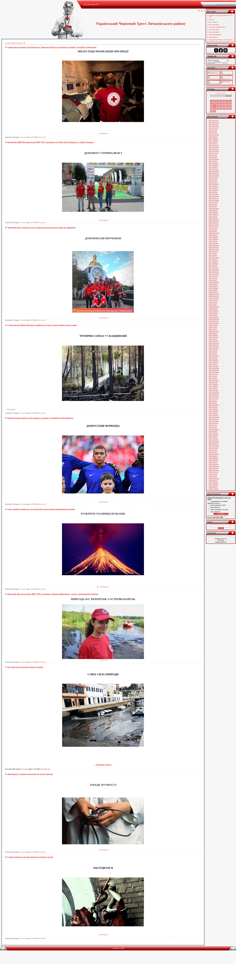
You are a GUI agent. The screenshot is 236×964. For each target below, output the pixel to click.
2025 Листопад (214, 470)
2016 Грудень (213, 251)
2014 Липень (213, 192)
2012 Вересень (214, 147)
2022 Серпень (213, 390)
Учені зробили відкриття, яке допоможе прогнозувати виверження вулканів (41, 509)
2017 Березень (214, 257)
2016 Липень (213, 241)
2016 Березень (214, 233)
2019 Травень (213, 311)
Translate (224, 63)
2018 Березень (214, 282)
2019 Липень (213, 315)
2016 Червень (213, 239)
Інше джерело (215, 512)
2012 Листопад (214, 151)
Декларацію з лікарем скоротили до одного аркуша (30, 774)
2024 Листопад (214, 446)
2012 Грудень (213, 153)
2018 (13, 43)
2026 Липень (213, 487)
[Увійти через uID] (216, 50)
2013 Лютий (213, 157)
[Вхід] (204, 11)
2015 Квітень (213, 210)
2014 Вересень (214, 196)
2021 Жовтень (214, 370)
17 (214, 106)
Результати (211, 515)
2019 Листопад (214, 323)
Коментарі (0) (42, 137)
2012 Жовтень (214, 149)
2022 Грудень (213, 399)
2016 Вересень (214, 245)
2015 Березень (214, 208)
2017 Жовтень (214, 272)
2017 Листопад (214, 274)
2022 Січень (213, 376)
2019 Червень (213, 313)
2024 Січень (213, 425)
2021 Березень (214, 356)
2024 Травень (213, 433)
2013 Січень (213, 155)
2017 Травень (213, 261)
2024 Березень (214, 429)
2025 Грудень (213, 472)
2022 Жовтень (214, 394)
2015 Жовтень (214, 223)
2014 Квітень (213, 186)
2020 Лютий (213, 329)
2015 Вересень (214, 220)
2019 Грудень (213, 325)
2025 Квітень (213, 456)
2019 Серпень (213, 317)
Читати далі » (103, 133)
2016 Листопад (214, 249)
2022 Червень (213, 386)
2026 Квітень (213, 480)
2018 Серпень (213, 292)
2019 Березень (214, 306)
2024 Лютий (213, 427)
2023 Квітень (213, 407)
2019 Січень (213, 302)
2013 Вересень (214, 171)
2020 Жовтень (214, 345)
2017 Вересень (214, 270)
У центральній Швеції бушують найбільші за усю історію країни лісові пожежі (42, 325)
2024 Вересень (214, 442)
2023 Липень (213, 413)
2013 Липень (213, 167)
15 (230, 103)
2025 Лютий (213, 452)
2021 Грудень (213, 374)
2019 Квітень (213, 309)
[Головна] (199, 11)
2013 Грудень (213, 177)
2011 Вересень (214, 122)
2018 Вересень (214, 294)
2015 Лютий (213, 206)
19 (221, 106)
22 (230, 106)
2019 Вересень (214, 319)
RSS (97, 4)
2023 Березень (214, 405)
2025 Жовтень (214, 468)
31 (214, 111)
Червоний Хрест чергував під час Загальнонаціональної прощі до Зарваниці (41, 228)
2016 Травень (213, 237)
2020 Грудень (213, 349)
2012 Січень (213, 130)
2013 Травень (213, 163)
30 (211, 111)
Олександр (23, 137)
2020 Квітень (213, 333)
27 (224, 108)
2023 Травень (213, 409)
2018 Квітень (213, 284)
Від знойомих (215, 507)
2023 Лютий (213, 403)
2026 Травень (213, 483)
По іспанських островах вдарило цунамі (25, 667)
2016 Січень (213, 229)
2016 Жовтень (214, 247)
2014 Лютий (213, 182)
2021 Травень (213, 360)
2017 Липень (213, 266)
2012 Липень (213, 143)
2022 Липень (213, 388)
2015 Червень (213, 214)
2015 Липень (213, 216)
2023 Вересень (214, 417)
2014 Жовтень (214, 198)
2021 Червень (213, 362)
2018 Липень (213, 290)
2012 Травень (213, 139)
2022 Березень (214, 380)
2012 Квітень (213, 137)
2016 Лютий (213, 231)
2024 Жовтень (214, 444)
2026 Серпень (213, 489)
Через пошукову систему (219, 509)
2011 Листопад (214, 126)
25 (218, 108)
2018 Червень (213, 288)
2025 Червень (213, 460)
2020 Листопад (214, 347)
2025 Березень (214, 454)
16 (211, 106)
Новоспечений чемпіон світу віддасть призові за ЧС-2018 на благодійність (40, 418)
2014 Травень (213, 188)
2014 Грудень (213, 202)
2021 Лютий (213, 354)
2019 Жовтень (214, 321)
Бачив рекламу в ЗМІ (218, 505)
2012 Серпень (213, 145)
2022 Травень (213, 384)
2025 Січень (213, 450)
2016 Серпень (213, 243)
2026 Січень (213, 474)
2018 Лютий (213, 280)
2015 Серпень (213, 218)
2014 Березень (214, 184)
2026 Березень (214, 478)
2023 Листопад (214, 421)
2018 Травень (213, 286)
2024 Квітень (213, 431)
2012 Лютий (213, 132)
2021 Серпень (213, 366)
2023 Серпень (213, 415)
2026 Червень (213, 485)
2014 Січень (213, 180)
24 (214, 108)
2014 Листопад (214, 200)
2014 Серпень (213, 194)
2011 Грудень (213, 128)
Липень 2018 (220, 93)
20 (224, 106)
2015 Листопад (214, 225)
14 (227, 103)
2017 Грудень (213, 276)
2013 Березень (214, 159)
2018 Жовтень (214, 296)
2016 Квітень (213, 235)
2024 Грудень (213, 448)
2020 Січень (213, 327)
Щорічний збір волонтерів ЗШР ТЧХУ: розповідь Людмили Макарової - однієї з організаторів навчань (52, 594)
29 (230, 108)
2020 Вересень (214, 343)
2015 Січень (213, 204)
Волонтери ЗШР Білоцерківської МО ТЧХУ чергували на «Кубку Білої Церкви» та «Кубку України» (50, 142)
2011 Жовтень (213, 124)
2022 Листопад (214, 397)
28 (227, 108)
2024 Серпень (213, 440)
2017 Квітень (213, 259)
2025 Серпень (213, 464)
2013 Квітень (213, 161)
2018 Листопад (214, 298)
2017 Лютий (213, 255)
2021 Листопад (214, 372)
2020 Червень (213, 337)
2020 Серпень (213, 341)
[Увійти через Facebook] (221, 50)
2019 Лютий (213, 304)
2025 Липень (213, 462)
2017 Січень (213, 253)
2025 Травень (213, 458)
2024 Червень (213, 435)
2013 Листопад (214, 175)
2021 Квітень (213, 358)
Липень (19, 43)
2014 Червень (213, 190)
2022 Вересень (214, 392)
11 (217, 103)
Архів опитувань (222, 515)
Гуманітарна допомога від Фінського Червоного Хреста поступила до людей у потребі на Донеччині (51, 47)
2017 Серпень (213, 268)
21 (227, 106)
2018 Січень (213, 278)
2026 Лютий (213, 476)
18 (218, 106)
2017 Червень (213, 263)
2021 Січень (213, 351)
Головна (7, 43)
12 (221, 103)
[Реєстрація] (201, 11)
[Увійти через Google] (225, 50)
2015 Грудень (213, 227)
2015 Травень (213, 212)
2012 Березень (214, 135)
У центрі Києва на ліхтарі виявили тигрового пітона (30, 857)
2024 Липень (213, 437)
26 (221, 108)
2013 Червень (213, 165)
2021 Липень (213, 364)
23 (211, 108)
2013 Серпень (213, 169)
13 (224, 103)
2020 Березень (214, 331)
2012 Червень (213, 141)
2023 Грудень (213, 423)
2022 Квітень (213, 382)
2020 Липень (213, 339)
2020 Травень (213, 335)
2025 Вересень (214, 466)
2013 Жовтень (214, 173)
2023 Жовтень (214, 419)
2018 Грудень (213, 300)
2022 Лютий (213, 378)
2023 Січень (213, 401)
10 (214, 103)
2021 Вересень (214, 368)
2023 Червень (213, 411)
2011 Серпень (213, 120)
